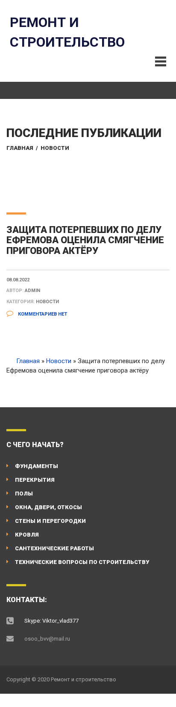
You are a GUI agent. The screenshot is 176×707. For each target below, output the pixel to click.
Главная (19, 148)
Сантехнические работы (54, 548)
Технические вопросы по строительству (82, 562)
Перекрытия (35, 480)
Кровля (27, 534)
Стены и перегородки (50, 521)
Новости (55, 148)
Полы (24, 493)
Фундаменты (36, 466)
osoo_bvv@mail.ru (47, 638)
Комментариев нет (42, 314)
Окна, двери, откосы (48, 507)
